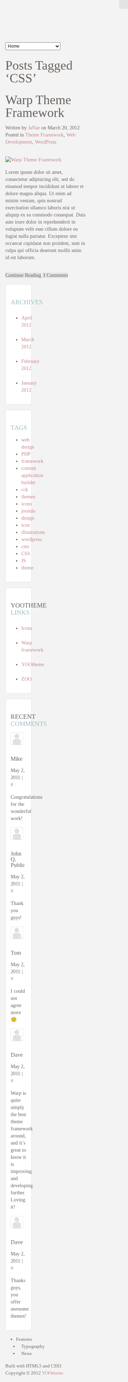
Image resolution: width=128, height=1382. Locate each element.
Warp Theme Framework (38, 106)
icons (26, 504)
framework (32, 461)
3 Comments (55, 275)
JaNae (34, 127)
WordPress (45, 142)
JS (23, 560)
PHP (26, 454)
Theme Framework (44, 135)
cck (24, 489)
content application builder (32, 475)
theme (27, 568)
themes (28, 496)
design (27, 518)
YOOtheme (32, 664)
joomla (28, 511)
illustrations (33, 532)
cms (25, 546)
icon (25, 525)
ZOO (26, 679)
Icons (26, 628)
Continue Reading (23, 275)
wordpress (31, 539)
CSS (25, 553)
